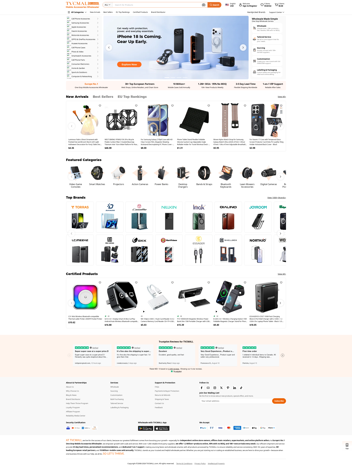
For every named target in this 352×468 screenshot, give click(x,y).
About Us (70, 387)
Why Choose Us (72, 391)
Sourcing (114, 391)
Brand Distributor (158, 12)
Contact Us (159, 403)
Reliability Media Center (75, 415)
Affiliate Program (73, 411)
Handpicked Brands (256, 12)
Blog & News (71, 395)
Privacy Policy (200, 463)
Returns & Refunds (162, 395)
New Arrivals (95, 12)
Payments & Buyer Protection (167, 391)
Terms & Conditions (184, 463)
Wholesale (114, 387)
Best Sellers (108, 12)
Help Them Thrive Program (77, 403)
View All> (282, 96)
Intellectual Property (216, 463)
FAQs (157, 387)
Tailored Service (116, 403)
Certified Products (140, 12)
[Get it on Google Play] (145, 428)
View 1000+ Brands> (276, 197)
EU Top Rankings (123, 12)
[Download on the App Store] (161, 428)
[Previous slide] (71, 233)
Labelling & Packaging (119, 407)
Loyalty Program (73, 407)
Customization (116, 395)
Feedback (159, 407)
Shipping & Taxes (162, 399)
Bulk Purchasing (117, 399)
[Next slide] (280, 233)
